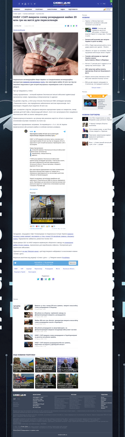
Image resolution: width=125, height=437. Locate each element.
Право (102, 405)
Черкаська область (89, 404)
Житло (58, 268)
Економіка (103, 398)
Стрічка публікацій (28, 13)
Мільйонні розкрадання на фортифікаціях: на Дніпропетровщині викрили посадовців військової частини (56, 329)
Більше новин (96, 87)
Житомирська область (60, 405)
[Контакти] (111, 3)
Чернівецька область (89, 405)
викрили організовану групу (34, 82)
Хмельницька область (90, 402)
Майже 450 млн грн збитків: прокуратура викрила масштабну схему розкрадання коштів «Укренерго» (56, 322)
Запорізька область (60, 408)
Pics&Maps (66, 257)
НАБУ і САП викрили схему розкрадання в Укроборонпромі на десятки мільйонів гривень (56, 337)
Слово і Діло (17, 13)
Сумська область (88, 397)
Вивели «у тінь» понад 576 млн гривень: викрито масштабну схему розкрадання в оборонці (56, 307)
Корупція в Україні (19, 272)
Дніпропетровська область (61, 402)
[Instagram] (28, 3)
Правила (15, 406)
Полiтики (39, 9)
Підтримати (72, 9)
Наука (102, 401)
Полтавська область (74, 407)
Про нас (15, 403)
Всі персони (37, 407)
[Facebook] (19, 3)
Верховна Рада (37, 399)
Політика (103, 404)
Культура (103, 400)
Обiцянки (28, 9)
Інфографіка (52, 9)
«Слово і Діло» (24, 426)
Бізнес (102, 397)
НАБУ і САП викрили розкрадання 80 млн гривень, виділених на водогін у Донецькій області (53, 344)
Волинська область (60, 401)
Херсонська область (89, 401)
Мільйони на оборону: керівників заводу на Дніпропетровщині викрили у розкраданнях (50, 314)
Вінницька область (59, 400)
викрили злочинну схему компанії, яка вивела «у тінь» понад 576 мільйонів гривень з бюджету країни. (43, 236)
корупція (29, 268)
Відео (63, 9)
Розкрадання (49, 268)
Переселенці (38, 268)
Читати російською (19, 30)
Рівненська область (74, 408)
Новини (17, 9)
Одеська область (73, 405)
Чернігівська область (89, 407)
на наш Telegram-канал (30, 251)
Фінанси (103, 408)
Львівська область (74, 402)
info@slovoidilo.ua (62, 434)
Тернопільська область (90, 398)
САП (22, 268)
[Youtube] (25, 3)
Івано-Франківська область (76, 397)
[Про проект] (111, 1)
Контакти (16, 404)
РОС (104, 3)
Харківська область (89, 400)
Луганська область (68, 268)
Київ (56, 397)
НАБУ (16, 268)
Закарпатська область (60, 407)
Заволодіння (32, 272)
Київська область (73, 398)
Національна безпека (106, 402)
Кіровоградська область (75, 400)
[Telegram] (22, 3)
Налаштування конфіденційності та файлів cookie (26, 430)
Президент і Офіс (38, 397)
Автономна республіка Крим (62, 398)
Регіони (73, 394)
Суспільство (40, 13)
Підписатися (72, 263)
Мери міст (36, 405)
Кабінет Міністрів (38, 401)
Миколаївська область (75, 404)
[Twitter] (31, 3)
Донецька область (59, 404)
